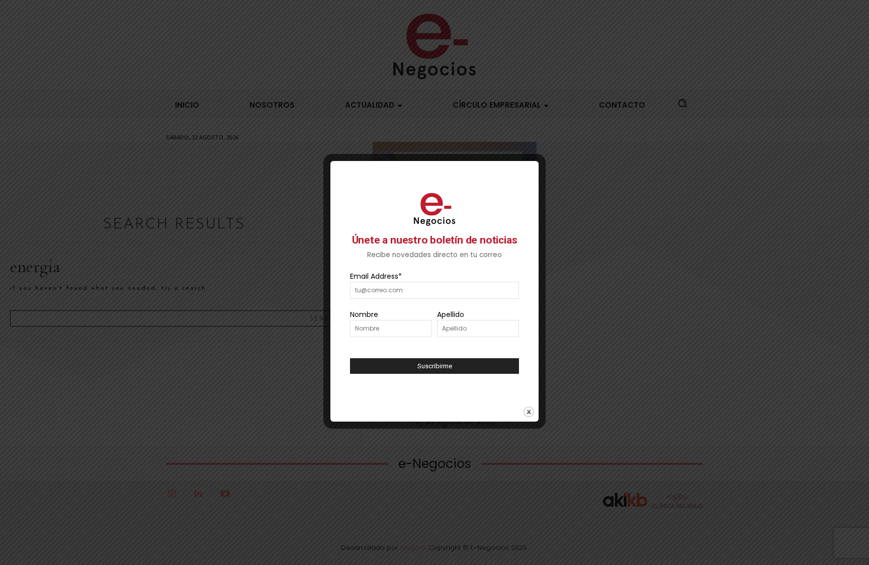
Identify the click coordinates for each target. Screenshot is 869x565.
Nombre (364, 314)
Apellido (450, 314)
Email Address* (376, 276)
